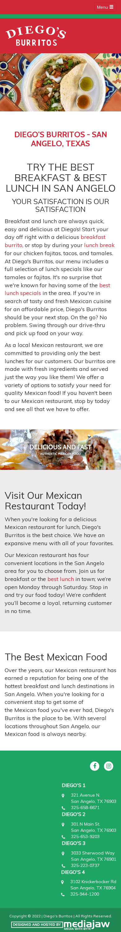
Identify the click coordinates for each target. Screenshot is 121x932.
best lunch (60, 579)
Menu (103, 7)
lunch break (99, 245)
